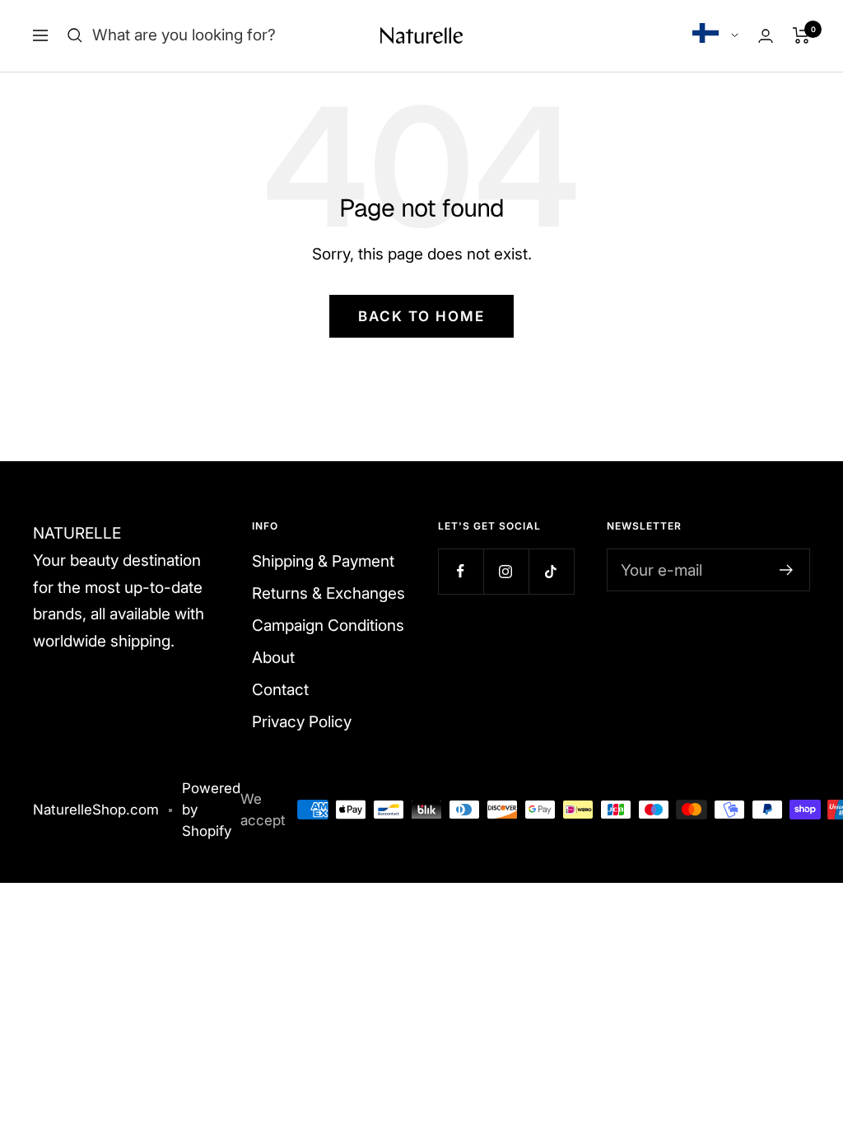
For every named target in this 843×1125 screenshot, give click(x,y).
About (273, 657)
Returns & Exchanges (328, 593)
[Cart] (801, 35)
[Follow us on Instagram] (506, 571)
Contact (280, 689)
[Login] (765, 36)
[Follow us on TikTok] (551, 571)
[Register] (787, 570)
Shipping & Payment (323, 561)
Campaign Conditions (328, 625)
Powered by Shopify (211, 809)
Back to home (421, 316)
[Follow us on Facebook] (460, 571)
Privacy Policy (302, 721)
